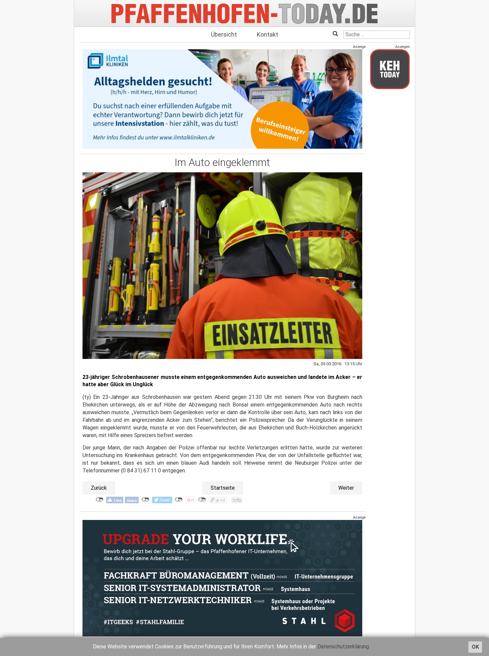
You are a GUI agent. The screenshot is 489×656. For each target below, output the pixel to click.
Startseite (223, 488)
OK (475, 647)
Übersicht (224, 34)
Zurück (99, 488)
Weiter (346, 488)
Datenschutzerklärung (343, 646)
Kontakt (267, 34)
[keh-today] (390, 69)
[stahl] (222, 578)
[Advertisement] (390, 194)
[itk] (222, 98)
